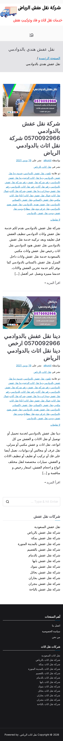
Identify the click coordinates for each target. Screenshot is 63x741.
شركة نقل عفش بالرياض (43, 532)
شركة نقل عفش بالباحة (44, 589)
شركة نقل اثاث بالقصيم (48, 673)
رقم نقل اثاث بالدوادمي (23, 186)
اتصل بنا (56, 625)
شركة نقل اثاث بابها (50, 681)
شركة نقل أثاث (17, 191)
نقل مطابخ (29, 208)
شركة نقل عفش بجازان (44, 578)
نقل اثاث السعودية (50, 655)
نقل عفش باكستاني (43, 199)
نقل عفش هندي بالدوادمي (36, 204)
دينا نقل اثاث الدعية (33, 177)
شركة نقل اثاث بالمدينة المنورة (44, 668)
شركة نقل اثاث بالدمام (48, 677)
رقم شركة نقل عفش (38, 182)
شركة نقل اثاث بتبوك (49, 686)
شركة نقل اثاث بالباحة (48, 704)
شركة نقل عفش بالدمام (44, 555)
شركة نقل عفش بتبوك (45, 566)
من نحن (56, 637)
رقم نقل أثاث (43, 186)
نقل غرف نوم (43, 208)
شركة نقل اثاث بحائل (49, 690)
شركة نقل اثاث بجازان (48, 695)
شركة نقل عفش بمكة (45, 538)
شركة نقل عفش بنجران (44, 584)
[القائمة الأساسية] (31, 35)
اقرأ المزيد (53, 283)
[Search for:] (31, 501)
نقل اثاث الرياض (28, 734)
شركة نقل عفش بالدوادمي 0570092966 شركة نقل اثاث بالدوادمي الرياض (34, 138)
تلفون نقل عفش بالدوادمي (37, 173)
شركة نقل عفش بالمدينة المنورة (39, 544)
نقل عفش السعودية (47, 527)
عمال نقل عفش (42, 195)
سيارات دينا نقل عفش (37, 191)
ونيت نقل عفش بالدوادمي (40, 213)
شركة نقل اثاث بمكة (49, 664)
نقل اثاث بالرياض (42, 166)
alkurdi (47, 160)
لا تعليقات (55, 219)
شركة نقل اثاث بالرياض (48, 659)
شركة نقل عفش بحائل (45, 572)
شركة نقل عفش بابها (46, 561)
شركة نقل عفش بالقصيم (43, 549)
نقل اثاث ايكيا (26, 195)
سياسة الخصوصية (51, 631)
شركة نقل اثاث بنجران (48, 699)
